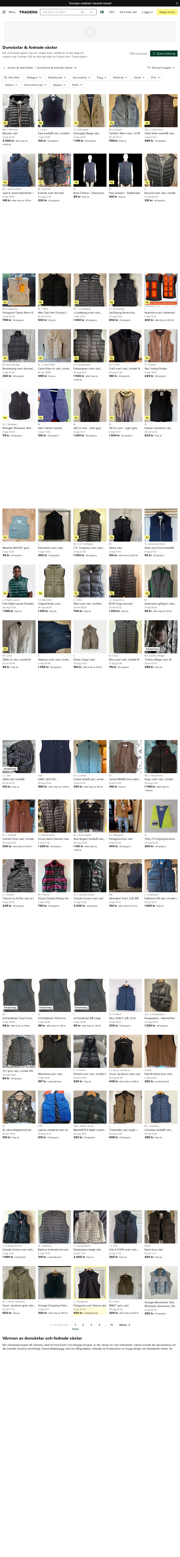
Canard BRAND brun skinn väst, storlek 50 (124, 779)
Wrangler (12, 424)
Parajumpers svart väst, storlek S (87, 368)
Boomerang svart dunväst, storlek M (18, 368)
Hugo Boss (118, 600)
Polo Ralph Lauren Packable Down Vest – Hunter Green (18, 603)
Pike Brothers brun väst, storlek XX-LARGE (158, 1074)
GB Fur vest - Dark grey (87, 428)
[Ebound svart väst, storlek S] (161, 170)
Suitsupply (83, 129)
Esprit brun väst (153, 1249)
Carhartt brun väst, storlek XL (18, 839)
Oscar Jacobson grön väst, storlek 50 (18, 1305)
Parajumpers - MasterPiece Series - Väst (160, 1018)
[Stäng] (177, 3)
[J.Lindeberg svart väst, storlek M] (90, 290)
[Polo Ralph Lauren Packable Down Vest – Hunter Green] (19, 581)
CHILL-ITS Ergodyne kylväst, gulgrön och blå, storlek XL (161, 839)
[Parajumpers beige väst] (90, 1226)
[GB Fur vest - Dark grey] (90, 405)
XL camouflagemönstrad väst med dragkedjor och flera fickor (17, 1130)
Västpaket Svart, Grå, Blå (124, 898)
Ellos (116, 656)
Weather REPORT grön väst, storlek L (15, 548)
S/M (75, 1126)
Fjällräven (153, 894)
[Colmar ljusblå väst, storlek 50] (90, 756)
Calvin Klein (157, 129)
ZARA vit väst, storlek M (16, 659)
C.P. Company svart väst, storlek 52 (88, 548)
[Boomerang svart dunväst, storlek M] (19, 345)
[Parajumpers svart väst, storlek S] (90, 345)
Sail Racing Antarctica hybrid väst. (121, 312)
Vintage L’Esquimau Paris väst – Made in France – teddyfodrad (52, 1305)
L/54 (40, 1126)
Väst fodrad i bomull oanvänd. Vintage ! (49, 428)
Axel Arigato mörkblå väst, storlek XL (88, 839)
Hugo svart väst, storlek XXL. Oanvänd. (158, 779)
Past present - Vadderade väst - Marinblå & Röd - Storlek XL (124, 193)
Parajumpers (84, 365)
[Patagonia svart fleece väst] (90, 1282)
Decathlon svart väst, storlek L (50, 548)
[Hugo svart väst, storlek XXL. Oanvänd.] (161, 756)
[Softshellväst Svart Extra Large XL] (19, 995)
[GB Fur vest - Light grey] (125, 405)
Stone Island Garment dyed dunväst (54, 839)
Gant (40, 775)
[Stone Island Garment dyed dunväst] (54, 816)
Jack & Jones (14, 189)
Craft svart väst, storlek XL (125, 368)
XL (74, 189)
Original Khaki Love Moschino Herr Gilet (49, 603)
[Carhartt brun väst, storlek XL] (19, 816)
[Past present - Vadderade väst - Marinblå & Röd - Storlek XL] (125, 170)
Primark (82, 1070)
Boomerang (13, 365)
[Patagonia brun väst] (125, 816)
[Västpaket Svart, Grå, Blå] (125, 875)
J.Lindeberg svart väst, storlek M (87, 312)
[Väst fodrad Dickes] (161, 345)
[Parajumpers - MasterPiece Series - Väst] (161, 995)
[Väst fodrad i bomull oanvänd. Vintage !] (54, 405)
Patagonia (12, 309)
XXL (146, 129)
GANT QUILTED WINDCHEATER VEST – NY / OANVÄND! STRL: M (54, 779)
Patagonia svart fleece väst (89, 1305)
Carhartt (118, 129)
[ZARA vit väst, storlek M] (19, 636)
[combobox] (63, 12)
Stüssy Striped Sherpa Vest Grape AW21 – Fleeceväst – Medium (54, 898)
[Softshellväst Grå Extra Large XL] (54, 995)
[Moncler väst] (19, 110)
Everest (47, 189)
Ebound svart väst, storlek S (159, 193)
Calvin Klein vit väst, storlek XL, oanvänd (54, 368)
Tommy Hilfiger (157, 656)
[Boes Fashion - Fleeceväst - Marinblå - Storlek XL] (90, 170)
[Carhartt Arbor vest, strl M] (125, 110)
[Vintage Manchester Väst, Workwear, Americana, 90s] (161, 1282)
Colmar (82, 775)
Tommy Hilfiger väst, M (157, 659)
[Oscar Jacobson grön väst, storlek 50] (19, 1282)
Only (115, 1246)
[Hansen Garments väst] (161, 405)
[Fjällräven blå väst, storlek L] (161, 875)
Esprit (147, 1246)
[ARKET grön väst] (125, 1282)
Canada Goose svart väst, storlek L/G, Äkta (17, 1249)
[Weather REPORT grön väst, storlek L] (19, 525)
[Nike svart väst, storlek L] (90, 581)
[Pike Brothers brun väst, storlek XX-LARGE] (161, 1051)
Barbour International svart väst (53, 1249)
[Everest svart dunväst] (54, 170)
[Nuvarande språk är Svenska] (102, 12)
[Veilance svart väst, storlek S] (54, 636)
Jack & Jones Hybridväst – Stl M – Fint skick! (18, 193)
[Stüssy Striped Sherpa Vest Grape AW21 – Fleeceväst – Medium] (54, 875)
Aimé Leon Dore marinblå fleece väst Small (158, 548)
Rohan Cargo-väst (84, 659)
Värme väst (115, 547)
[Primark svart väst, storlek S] (90, 1051)
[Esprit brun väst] (161, 1226)
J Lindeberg (84, 309)
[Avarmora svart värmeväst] (161, 290)
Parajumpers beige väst (87, 1249)
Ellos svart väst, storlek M (124, 659)
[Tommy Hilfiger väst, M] (161, 636)
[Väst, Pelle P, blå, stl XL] (125, 995)
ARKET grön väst (119, 1305)
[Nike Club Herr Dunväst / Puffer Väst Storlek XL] (54, 290)
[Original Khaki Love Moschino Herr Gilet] (54, 581)
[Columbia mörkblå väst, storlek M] (161, 1107)
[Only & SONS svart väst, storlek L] (125, 1226)
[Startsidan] (28, 12)
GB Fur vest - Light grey (123, 428)
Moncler (13, 129)
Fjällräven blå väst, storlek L (160, 898)
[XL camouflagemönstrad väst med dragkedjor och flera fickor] (19, 1107)
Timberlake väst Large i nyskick (122, 1130)
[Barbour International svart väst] (54, 1226)
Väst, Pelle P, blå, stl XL (122, 1018)
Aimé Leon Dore (157, 544)
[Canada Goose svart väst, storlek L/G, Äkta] (19, 1226)
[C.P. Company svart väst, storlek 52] (90, 525)
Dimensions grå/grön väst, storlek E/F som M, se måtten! (159, 603)
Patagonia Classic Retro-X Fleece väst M (17, 312)
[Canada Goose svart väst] (90, 875)
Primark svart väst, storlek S (89, 1073)
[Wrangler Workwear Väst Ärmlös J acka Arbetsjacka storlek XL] (19, 405)
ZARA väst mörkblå (13, 779)
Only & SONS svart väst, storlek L (123, 1249)
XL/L (146, 1014)
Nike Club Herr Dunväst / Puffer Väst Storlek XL (52, 312)
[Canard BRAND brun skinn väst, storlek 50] (125, 756)
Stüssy (46, 894)
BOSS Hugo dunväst (121, 603)
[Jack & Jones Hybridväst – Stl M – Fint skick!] (19, 170)
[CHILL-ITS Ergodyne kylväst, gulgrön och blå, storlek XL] (161, 816)
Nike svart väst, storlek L (87, 603)
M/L (111, 894)
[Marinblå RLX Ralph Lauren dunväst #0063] (90, 1107)
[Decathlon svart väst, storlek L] (54, 525)
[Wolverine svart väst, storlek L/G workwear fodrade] (54, 1051)
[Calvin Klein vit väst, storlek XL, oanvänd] (54, 345)
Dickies (152, 365)
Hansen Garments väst (157, 428)
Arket (116, 1301)
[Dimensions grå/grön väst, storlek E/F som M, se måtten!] (161, 581)
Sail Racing (118, 309)
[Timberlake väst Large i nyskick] (125, 1107)
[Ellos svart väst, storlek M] (125, 636)
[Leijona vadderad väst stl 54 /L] (54, 1107)
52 (74, 544)
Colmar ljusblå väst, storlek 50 (89, 779)
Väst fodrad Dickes (155, 368)
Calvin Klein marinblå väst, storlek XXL (159, 133)
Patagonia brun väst (121, 838)
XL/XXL (148, 1070)
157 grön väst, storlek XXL (17, 1070)
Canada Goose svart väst (88, 898)
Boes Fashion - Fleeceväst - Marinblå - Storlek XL (90, 193)
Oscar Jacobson (121, 1070)
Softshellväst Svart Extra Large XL (17, 1018)
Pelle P (117, 1014)
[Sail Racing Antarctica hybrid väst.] (125, 290)
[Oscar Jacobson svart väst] (125, 1051)
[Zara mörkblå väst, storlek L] (54, 110)
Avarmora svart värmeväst (159, 312)
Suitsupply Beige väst (86, 133)
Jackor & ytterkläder (20, 67)
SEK (111, 12)
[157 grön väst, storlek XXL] (19, 1051)
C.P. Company (86, 544)
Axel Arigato (85, 835)
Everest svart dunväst (51, 192)
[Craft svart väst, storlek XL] (125, 345)
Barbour (47, 1246)
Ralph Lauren (13, 600)
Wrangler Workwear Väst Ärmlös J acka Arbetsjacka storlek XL (17, 428)
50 (74, 775)
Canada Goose (86, 894)
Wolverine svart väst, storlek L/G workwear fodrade (50, 1074)
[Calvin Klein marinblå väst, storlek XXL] (161, 110)
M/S (4, 129)
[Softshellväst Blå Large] (90, 995)
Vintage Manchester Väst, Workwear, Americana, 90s (159, 1304)
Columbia (154, 1126)
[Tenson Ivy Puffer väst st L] (19, 875)
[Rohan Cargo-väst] (90, 636)
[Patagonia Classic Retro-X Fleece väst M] (19, 290)
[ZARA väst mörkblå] (19, 756)
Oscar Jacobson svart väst (125, 1073)
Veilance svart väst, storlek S (54, 659)
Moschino (47, 600)
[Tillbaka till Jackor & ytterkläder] (4, 67)
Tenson (10, 894)
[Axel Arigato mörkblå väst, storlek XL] (90, 816)
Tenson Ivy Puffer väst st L (18, 898)
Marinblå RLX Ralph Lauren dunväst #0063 (88, 1130)
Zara (44, 129)
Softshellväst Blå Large (87, 1018)
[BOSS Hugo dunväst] (125, 581)
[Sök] (82, 12)
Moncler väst (10, 133)
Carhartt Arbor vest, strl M (124, 133)
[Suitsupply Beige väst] (90, 110)
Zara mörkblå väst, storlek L (54, 133)
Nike (45, 309)
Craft (116, 365)
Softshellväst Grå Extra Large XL (51, 1018)
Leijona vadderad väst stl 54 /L (53, 1130)
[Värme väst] (125, 525)
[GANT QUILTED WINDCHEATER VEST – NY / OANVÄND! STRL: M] (54, 756)
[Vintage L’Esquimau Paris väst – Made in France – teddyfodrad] (54, 1282)
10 (111, 1324)
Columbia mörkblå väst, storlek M (158, 1130)
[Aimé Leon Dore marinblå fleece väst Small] (161, 525)
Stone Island (48, 835)
